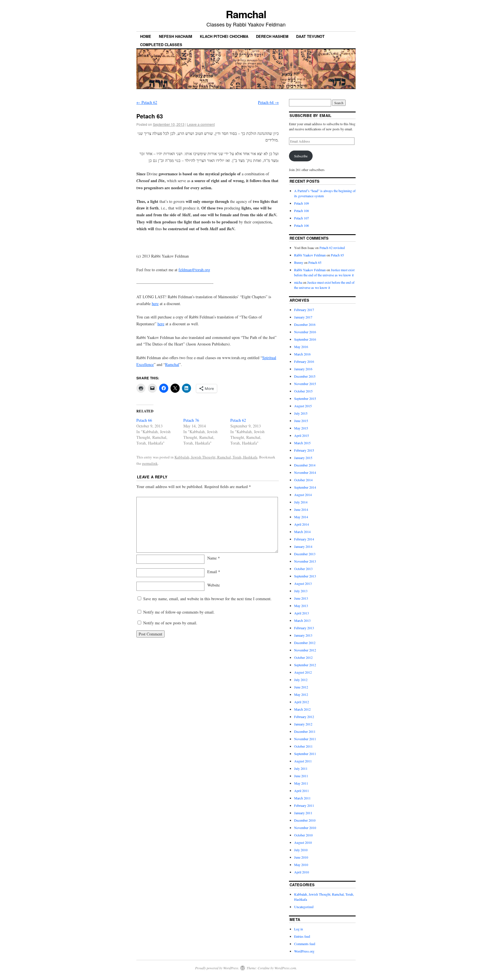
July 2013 (301, 591)
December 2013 (304, 554)
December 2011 (304, 731)
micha (298, 282)
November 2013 (305, 561)
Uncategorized (303, 906)
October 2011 (303, 746)
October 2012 (303, 657)
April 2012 (301, 702)
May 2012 (301, 694)
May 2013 (301, 605)
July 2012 (301, 679)
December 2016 (304, 324)
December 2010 (304, 820)
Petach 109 (301, 203)
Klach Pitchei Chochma (224, 36)
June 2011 (301, 776)
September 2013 (305, 576)
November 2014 (305, 472)
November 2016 (305, 332)
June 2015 (301, 420)
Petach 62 (146, 102)
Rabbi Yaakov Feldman (310, 255)
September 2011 (305, 753)
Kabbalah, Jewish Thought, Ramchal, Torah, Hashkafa (216, 457)
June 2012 (301, 687)
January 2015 (303, 457)
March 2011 (302, 798)
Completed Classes (161, 44)
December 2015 (304, 376)
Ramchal (246, 14)
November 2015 (305, 383)
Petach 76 (191, 420)
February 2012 (304, 716)
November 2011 (305, 739)
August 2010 (303, 842)
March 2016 (302, 354)
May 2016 (301, 346)
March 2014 (302, 531)
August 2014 (303, 494)
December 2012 (304, 642)
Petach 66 (144, 420)
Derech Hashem (272, 36)
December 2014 (304, 465)
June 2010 (301, 857)
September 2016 (305, 339)
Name (213, 558)
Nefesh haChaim (175, 36)
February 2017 (304, 309)
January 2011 (303, 813)
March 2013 (302, 620)
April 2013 (301, 613)
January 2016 (303, 369)
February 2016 (304, 361)
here (155, 303)
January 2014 (303, 546)
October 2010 (303, 835)
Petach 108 (301, 210)
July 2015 (301, 413)
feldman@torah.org (194, 269)
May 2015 (301, 428)
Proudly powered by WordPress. (217, 968)
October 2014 (303, 480)
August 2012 (303, 672)
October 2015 (303, 391)
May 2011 (301, 783)
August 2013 (303, 583)
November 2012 (305, 650)
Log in (298, 929)
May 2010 (301, 864)
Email (213, 571)
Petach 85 (337, 255)
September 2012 (305, 665)
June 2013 (301, 598)
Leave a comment (201, 124)
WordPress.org (304, 951)
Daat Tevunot (310, 36)
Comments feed (304, 943)
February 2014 (304, 539)
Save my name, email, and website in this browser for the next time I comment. (207, 598)
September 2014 (305, 487)
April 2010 (301, 872)
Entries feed (302, 936)
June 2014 (301, 509)
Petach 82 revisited (332, 247)
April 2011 (301, 790)
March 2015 (302, 443)
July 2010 (301, 850)
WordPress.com (285, 968)
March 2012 (302, 709)
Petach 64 (268, 102)
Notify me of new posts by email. (170, 623)
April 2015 (301, 435)
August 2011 (303, 761)
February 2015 (304, 450)
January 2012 (303, 724)
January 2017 (303, 317)
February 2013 (304, 628)
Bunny (298, 262)
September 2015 (305, 398)
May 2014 (301, 517)
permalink (150, 463)
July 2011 (301, 768)
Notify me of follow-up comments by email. (179, 612)
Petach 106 (301, 225)
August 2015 (303, 406)
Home (145, 36)
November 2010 (305, 827)
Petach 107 (301, 218)
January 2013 (303, 635)
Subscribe (301, 156)
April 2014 (301, 524)
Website (213, 585)
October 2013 (303, 568)
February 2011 (304, 805)
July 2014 (301, 502)
